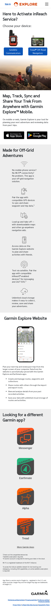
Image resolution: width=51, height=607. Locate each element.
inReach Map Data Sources (30, 605)
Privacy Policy (17, 605)
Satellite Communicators (13, 51)
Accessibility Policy (44, 605)
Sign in (8, 3)
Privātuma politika (43, 600)
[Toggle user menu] (47, 4)
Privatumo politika (44, 601)
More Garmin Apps (25, 546)
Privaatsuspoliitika (31, 600)
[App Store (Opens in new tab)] (14, 135)
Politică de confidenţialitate (16, 600)
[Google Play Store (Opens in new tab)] (37, 135)
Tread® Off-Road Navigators (38, 51)
